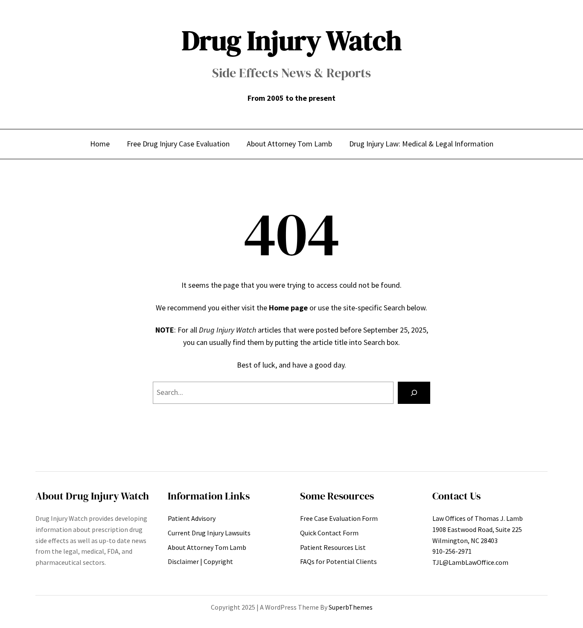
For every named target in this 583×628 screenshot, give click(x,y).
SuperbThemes (351, 607)
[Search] (414, 393)
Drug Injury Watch (292, 40)
